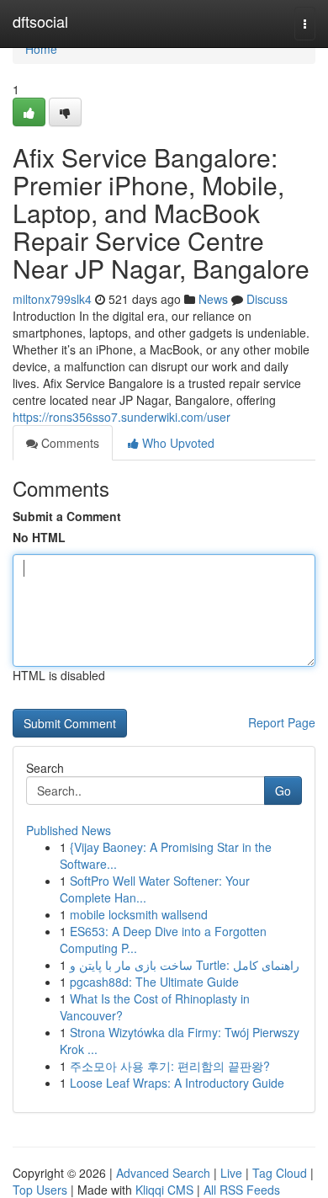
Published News (68, 830)
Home (41, 48)
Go (283, 790)
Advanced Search (163, 1172)
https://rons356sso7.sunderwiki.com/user (121, 416)
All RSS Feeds (242, 1189)
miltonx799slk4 (52, 298)
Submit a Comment (67, 516)
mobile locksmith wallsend (139, 914)
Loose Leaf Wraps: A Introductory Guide (177, 1082)
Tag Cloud (279, 1172)
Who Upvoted (176, 442)
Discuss (267, 298)
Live (231, 1172)
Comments (68, 442)
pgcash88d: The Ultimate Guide (154, 981)
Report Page (281, 722)
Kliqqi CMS (164, 1189)
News (213, 298)
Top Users (40, 1189)
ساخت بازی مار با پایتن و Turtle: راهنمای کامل (184, 964)
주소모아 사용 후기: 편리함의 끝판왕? (170, 1065)
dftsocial (40, 21)
